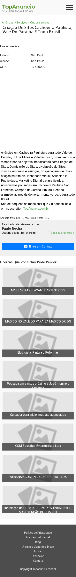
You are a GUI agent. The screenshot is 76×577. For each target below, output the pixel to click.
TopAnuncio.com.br (36, 208)
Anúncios (7, 22)
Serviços (22, 22)
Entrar (38, 551)
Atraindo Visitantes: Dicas (38, 546)
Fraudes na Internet (38, 537)
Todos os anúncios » (61, 232)
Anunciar (38, 556)
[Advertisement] (38, 109)
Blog (38, 542)
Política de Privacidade (38, 532)
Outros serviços (39, 22)
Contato (38, 560)
